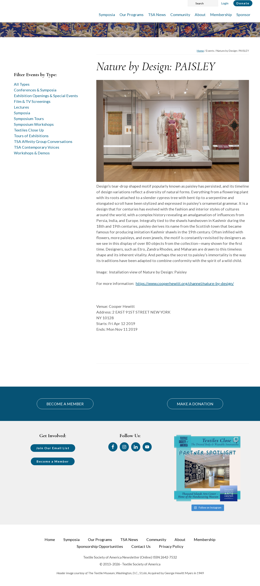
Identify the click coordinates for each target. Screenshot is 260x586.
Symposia (22, 112)
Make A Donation (195, 403)
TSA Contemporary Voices (36, 147)
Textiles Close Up (29, 130)
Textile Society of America (45, 14)
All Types (22, 84)
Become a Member (53, 461)
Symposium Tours (29, 118)
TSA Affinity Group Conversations (43, 141)
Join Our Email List (52, 448)
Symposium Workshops (34, 124)
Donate (242, 3)
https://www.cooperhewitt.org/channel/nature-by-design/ (185, 283)
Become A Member (65, 403)
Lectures (21, 107)
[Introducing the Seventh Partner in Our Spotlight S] (207, 468)
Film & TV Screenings (32, 101)
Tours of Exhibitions (31, 135)
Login (224, 3)
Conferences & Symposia (35, 90)
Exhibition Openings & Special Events (46, 95)
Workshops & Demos (32, 153)
